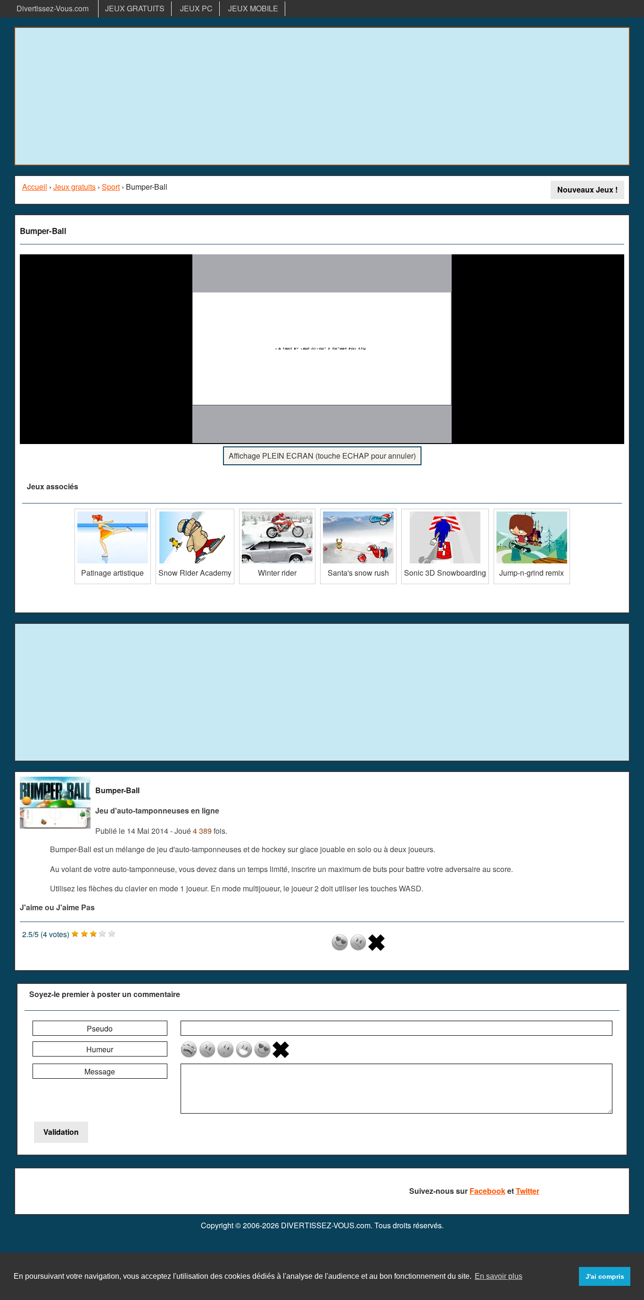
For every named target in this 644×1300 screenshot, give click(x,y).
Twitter (527, 1190)
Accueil (34, 186)
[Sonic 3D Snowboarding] (445, 512)
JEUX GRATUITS (135, 8)
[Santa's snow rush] (358, 512)
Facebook (487, 1190)
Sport (111, 186)
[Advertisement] (322, 96)
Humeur (99, 1049)
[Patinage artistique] (112, 512)
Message (99, 1071)
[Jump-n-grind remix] (531, 512)
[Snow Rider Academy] (195, 512)
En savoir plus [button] (498, 1276)
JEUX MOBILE (253, 8)
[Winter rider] (277, 512)
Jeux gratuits (74, 186)
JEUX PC (196, 8)
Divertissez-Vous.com (53, 8)
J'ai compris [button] (605, 1276)
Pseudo (100, 1028)
